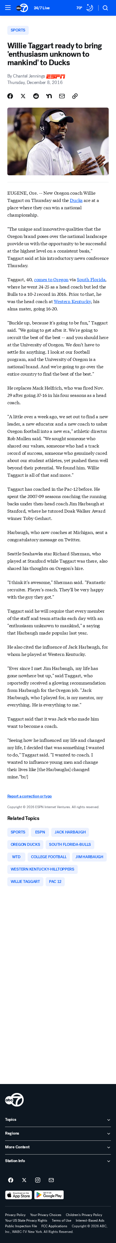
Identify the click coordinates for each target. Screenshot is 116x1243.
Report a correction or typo (29, 796)
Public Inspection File (21, 1226)
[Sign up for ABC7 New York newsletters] (51, 1180)
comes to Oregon (51, 279)
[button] (8, 7)
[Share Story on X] (23, 96)
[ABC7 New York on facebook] (10, 1180)
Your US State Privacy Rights (26, 1220)
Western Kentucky (72, 301)
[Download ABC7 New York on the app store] (18, 1194)
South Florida (91, 279)
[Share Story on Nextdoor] (49, 96)
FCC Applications (54, 1226)
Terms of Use (61, 1220)
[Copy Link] (75, 96)
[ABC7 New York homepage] (22, 7)
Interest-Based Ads (90, 1220)
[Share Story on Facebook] (10, 96)
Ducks (76, 200)
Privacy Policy (15, 1215)
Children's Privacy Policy (84, 1215)
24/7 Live (42, 8)
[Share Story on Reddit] (36, 96)
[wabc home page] (14, 1099)
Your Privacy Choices (45, 1215)
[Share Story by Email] (62, 96)
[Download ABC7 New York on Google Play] (49, 1194)
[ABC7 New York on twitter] (24, 1180)
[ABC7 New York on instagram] (37, 1180)
